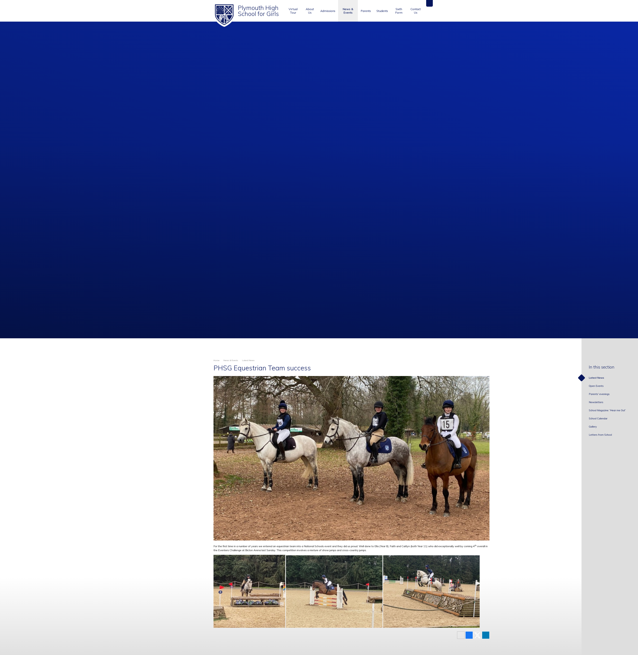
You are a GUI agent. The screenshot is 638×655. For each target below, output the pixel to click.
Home (216, 360)
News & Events (230, 360)
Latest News (248, 360)
